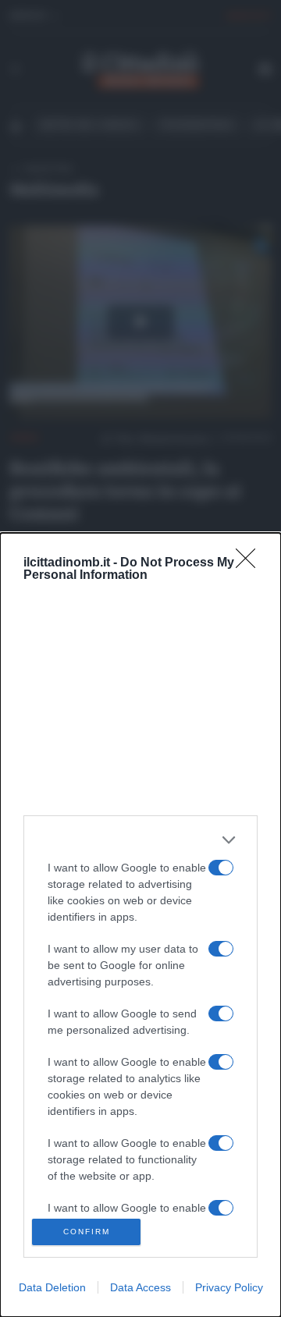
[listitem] (140, 840)
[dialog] (140, 925)
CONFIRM (86, 1231)
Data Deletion (52, 1287)
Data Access (140, 1287)
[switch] (220, 867)
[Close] (250, 563)
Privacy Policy (229, 1287)
